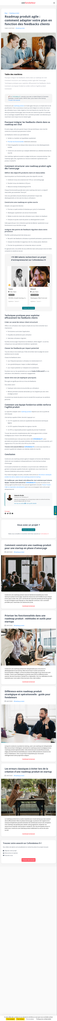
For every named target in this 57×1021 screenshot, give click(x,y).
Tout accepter (10, 1019)
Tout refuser (20, 1019)
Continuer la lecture (28, 606)
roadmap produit (19, 106)
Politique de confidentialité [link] (43, 1019)
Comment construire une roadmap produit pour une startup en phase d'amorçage (28, 547)
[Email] (12, 513)
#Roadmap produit (20, 28)
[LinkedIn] (10, 513)
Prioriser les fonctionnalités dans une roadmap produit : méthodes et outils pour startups (28, 618)
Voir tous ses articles (19, 503)
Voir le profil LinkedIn (31, 503)
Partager (7, 511)
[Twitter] (8, 513)
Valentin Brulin (19, 495)
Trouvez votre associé (28, 529)
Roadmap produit (14, 13)
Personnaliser (30, 1019)
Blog (6, 13)
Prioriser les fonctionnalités (16, 141)
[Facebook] (5, 513)
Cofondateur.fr (16, 96)
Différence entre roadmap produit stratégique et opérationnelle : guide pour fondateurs (27, 694)
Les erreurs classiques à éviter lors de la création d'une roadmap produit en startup (28, 770)
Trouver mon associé (14, 100)
